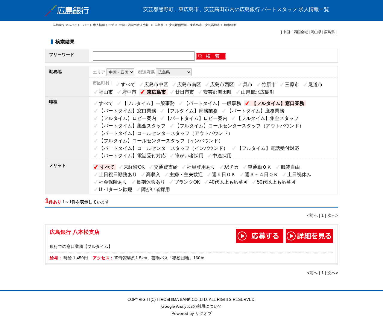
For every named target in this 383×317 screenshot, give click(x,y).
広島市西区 (222, 84)
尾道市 (315, 84)
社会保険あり (113, 182)
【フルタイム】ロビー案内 (127, 118)
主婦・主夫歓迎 (186, 174)
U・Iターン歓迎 (115, 189)
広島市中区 (156, 84)
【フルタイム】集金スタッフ (267, 118)
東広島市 (156, 92)
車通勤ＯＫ (260, 167)
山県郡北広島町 (257, 92)
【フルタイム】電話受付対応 (268, 148)
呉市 (248, 84)
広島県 (158, 25)
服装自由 (290, 167)
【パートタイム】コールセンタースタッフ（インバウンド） (163, 148)
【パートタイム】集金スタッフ (132, 125)
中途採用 (222, 155)
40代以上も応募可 (228, 182)
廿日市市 (184, 92)
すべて (128, 84)
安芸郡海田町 (217, 92)
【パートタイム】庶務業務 (255, 110)
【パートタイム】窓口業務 (127, 110)
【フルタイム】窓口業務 (278, 103)
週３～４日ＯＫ (261, 174)
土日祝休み (299, 174)
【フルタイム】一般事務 (148, 103)
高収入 (153, 174)
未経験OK (134, 167)
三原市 (292, 84)
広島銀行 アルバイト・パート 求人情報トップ (83, 25)
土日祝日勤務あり (118, 174)
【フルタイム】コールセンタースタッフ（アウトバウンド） (239, 125)
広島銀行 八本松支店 (75, 232)
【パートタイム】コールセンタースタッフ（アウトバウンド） (166, 133)
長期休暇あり (150, 182)
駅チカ (231, 167)
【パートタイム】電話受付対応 (132, 155)
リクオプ (203, 313)
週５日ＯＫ (224, 174)
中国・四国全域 (295, 32)
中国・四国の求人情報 (134, 25)
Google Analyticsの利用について (191, 306)
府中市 (129, 92)
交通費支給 (166, 167)
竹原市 (269, 84)
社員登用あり (201, 167)
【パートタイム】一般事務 (212, 103)
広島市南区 (189, 84)
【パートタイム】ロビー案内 (196, 118)
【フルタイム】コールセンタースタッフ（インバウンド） (161, 140)
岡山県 (316, 32)
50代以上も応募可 (276, 182)
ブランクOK (187, 182)
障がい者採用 (189, 155)
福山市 (106, 92)
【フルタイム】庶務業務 (191, 110)
